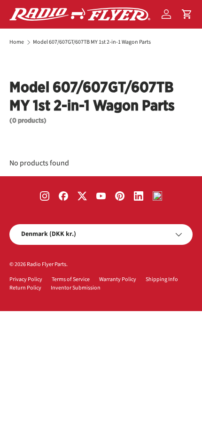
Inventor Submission (76, 288)
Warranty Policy (117, 279)
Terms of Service (71, 279)
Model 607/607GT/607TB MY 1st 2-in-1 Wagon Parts (92, 42)
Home (16, 42)
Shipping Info (162, 279)
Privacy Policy (25, 279)
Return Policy (25, 288)
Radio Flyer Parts (46, 264)
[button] (187, 14)
